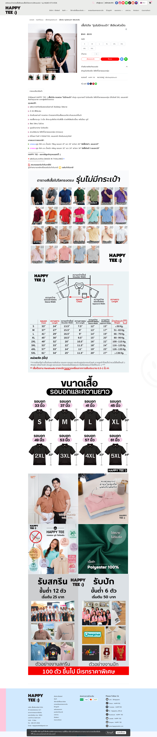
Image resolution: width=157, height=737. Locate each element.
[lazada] (136, 2)
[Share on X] (91, 84)
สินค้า (55, 699)
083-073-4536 (35, 723)
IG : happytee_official (115, 711)
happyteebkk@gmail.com (40, 726)
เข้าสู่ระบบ (99, 3)
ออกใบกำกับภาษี (58, 712)
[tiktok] (129, 2)
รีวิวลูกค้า (56, 707)
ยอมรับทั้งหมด (121, 732)
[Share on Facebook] (88, 84)
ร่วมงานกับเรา (58, 720)
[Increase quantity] (99, 54)
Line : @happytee (114, 700)
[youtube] (123, 2)
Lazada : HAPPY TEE (114, 719)
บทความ (56, 715)
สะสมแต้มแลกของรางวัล (61, 704)
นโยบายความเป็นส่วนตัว (39, 734)
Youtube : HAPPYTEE (115, 707)
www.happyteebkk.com (115, 726)
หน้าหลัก (32, 20)
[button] (93, 2)
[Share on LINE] (96, 84)
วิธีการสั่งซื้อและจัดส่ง (60, 702)
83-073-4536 (52, 3)
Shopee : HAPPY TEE (115, 722)
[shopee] (132, 2)
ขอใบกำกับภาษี (67, 167)
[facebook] (116, 2)
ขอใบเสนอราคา (58, 709)
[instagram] (119, 2)
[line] (126, 2)
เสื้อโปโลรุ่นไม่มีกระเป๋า (51, 20)
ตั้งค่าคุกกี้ (110, 732)
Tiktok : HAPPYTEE (114, 703)
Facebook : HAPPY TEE (115, 715)
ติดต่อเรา (56, 717)
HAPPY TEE (91, 77)
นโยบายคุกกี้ (52, 734)
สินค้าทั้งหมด (39, 20)
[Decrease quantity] (93, 54)
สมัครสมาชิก (109, 3)
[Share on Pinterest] (93, 84)
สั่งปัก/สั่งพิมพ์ (58, 696)
